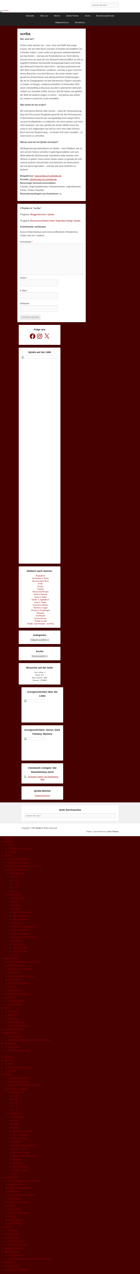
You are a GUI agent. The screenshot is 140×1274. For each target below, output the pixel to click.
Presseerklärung (16, 1022)
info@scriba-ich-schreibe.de (43, 179)
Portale (11, 987)
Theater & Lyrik (40, 621)
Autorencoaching (16, 965)
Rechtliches (80, 22)
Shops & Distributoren (19, 994)
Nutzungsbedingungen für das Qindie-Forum (29, 1040)
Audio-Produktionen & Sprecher (23, 962)
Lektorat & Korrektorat (18, 983)
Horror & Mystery (40, 594)
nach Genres (14, 894)
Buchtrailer (13, 972)
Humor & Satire (40, 597)
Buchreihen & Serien (40, 578)
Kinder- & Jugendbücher (24, 926)
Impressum (13, 1047)
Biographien (40, 576)
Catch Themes (113, 832)
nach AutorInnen (16, 873)
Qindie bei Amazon (42, 796)
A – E (15, 877)
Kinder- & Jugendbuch (40, 600)
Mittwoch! (12, 1015)
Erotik (40, 584)
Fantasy (40, 589)
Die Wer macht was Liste (20, 848)
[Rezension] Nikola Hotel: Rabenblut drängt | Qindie (55, 221)
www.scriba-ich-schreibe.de (48, 176)
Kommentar (26, 242)
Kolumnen (13, 1011)
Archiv (87, 16)
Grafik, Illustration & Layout (21, 976)
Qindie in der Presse (18, 1026)
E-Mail (24, 290)
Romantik (40, 613)
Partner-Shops (15, 1004)
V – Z (15, 891)
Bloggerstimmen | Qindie (42, 214)
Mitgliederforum (62, 22)
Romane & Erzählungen (40, 610)
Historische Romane (41, 592)
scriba (25, 34)
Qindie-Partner (72, 16)
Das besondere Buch (40, 581)
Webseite (24, 303)
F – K (15, 880)
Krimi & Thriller (40, 602)
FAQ (10, 845)
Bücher (57, 16)
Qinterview (13, 1018)
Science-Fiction (40, 618)
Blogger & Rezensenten (19, 969)
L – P (14, 884)
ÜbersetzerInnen (16, 1001)
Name (23, 278)
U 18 (14, 955)
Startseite (30, 16)
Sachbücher (40, 616)
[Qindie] (70, 11)
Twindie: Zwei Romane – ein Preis (40, 624)
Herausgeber (14, 980)
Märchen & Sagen (40, 608)
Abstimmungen (15, 1036)
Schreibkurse (14, 990)
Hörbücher (17, 923)
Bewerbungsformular (105, 16)
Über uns (44, 16)
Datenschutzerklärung (19, 1050)
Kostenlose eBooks (40, 605)
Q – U (15, 887)
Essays (40, 586)
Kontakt (12, 852)
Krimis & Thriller (20, 930)
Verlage (12, 997)
